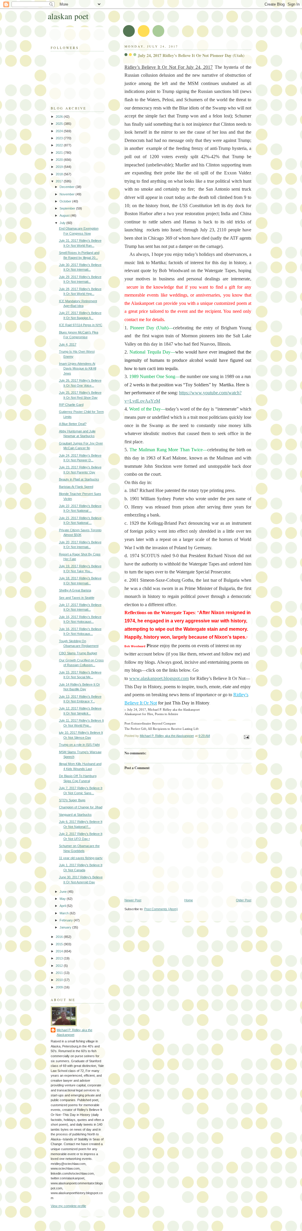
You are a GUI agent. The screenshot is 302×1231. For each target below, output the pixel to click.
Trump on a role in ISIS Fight (79, 744)
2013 (60, 958)
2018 (60, 174)
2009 (60, 987)
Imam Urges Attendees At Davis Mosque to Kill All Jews (77, 368)
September (68, 208)
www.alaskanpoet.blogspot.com (159, 678)
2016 (60, 937)
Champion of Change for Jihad (80, 807)
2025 (60, 123)
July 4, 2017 (67, 344)
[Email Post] (246, 736)
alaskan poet (68, 16)
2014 (60, 951)
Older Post (243, 900)
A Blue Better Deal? (72, 424)
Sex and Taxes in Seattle (76, 597)
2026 (60, 116)
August (65, 215)
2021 (60, 152)
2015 (60, 944)
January (66, 927)
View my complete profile (68, 1206)
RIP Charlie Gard (71, 404)
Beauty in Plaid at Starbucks (79, 479)
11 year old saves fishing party (81, 858)
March (65, 913)
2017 (60, 181)
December (68, 187)
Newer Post (132, 900)
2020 (60, 159)
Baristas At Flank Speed (76, 486)
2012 (60, 965)
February (67, 920)
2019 (60, 167)
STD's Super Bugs (72, 800)
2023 (60, 138)
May (63, 898)
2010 (60, 980)
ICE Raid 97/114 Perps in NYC (80, 325)
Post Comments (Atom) (161, 909)
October (66, 201)
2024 (60, 131)
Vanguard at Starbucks (75, 814)
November (68, 194)
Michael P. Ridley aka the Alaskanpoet (74, 1032)
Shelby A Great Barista (75, 590)
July (63, 223)
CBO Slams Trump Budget (78, 653)
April (63, 906)
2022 (60, 145)
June (64, 891)
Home (188, 900)
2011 (60, 973)
